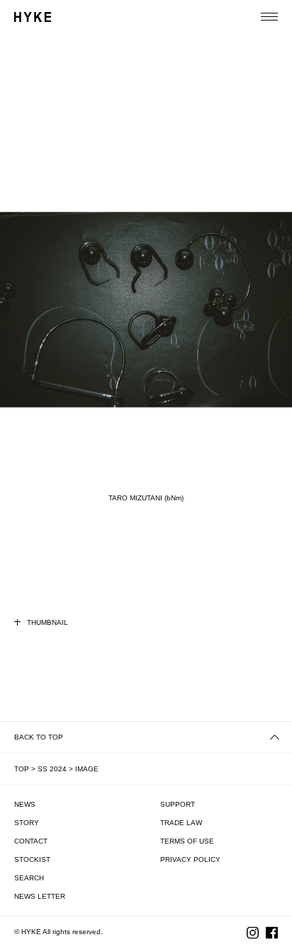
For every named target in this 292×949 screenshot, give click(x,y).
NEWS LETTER (39, 896)
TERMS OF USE (187, 841)
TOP (21, 769)
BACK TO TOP (38, 737)
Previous (29, 324)
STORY (26, 823)
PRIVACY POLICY (190, 859)
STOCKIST (32, 859)
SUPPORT (177, 804)
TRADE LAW (181, 823)
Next (263, 324)
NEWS (24, 804)
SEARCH (29, 878)
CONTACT (30, 841)
